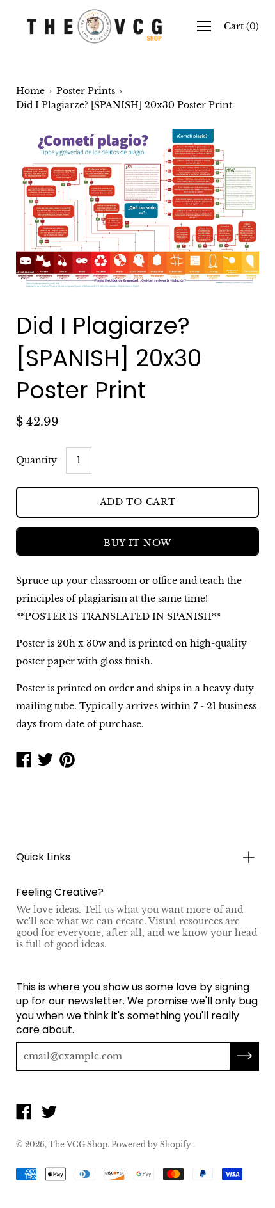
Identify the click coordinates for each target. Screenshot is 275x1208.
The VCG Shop (78, 1144)
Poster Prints (85, 91)
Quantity (36, 460)
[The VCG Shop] (94, 26)
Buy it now (137, 543)
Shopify (175, 1144)
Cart (241, 26)
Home (30, 91)
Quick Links (43, 857)
